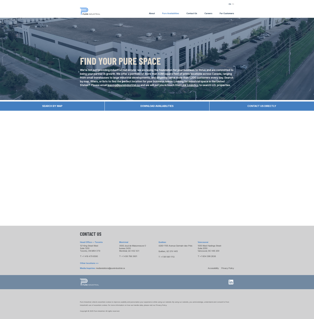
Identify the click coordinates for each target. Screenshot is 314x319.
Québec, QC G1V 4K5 (168, 251)
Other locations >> (89, 263)
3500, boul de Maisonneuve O (132, 245)
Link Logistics (190, 85)
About (152, 13)
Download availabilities (157, 106)
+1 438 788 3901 (129, 256)
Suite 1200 (84, 248)
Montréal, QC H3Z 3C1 (129, 251)
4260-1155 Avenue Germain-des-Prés (175, 245)
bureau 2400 (125, 248)
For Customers (227, 13)
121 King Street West (89, 245)
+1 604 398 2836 (208, 256)
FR (233, 4)
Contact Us (191, 13)
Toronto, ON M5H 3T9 (90, 251)
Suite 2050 (202, 248)
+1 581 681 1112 (168, 257)
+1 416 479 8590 (90, 256)
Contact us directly (261, 106)
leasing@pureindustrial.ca (123, 85)
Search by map (52, 106)
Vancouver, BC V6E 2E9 (208, 251)
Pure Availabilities (170, 13)
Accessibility (213, 268)
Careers (208, 13)
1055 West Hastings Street (209, 245)
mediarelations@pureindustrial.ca (110, 268)
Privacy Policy (227, 268)
